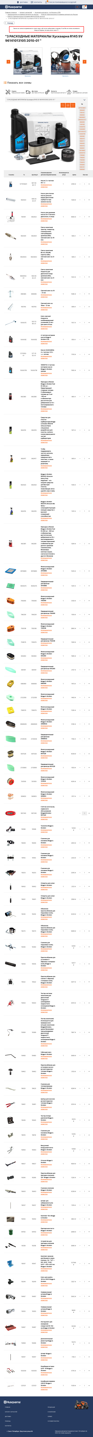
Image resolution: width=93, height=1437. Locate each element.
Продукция (51, 1407)
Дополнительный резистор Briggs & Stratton (47, 1341)
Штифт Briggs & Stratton (46, 1355)
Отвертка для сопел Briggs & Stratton (48, 884)
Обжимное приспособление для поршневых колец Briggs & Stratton (48, 912)
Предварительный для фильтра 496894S (47, 737)
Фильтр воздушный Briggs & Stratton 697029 (47, 751)
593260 (82, 165)
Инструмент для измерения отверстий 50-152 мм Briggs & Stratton (47, 1325)
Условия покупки (53, 1421)
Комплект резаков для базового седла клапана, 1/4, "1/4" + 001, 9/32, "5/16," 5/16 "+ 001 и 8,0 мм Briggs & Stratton (48, 1261)
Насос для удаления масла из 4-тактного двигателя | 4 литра (48, 214)
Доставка (24, 2)
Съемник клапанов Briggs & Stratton (47, 1189)
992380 (82, 136)
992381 (82, 148)
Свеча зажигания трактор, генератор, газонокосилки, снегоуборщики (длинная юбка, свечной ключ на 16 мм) (47, 233)
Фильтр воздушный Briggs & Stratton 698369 (47, 681)
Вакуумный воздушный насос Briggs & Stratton (47, 1148)
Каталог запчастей (26, 12)
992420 (82, 143)
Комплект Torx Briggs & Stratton (48, 1217)
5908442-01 (82, 120)
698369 (82, 169)
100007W (82, 134)
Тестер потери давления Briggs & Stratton (47, 1118)
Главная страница (11, 12)
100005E (82, 129)
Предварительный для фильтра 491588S (47, 584)
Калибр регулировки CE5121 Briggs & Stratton (48, 1383)
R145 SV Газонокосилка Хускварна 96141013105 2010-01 (26, 16)
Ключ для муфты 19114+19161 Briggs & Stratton (48, 1279)
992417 (82, 141)
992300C (82, 117)
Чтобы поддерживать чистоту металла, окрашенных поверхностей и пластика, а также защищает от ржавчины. (47, 456)
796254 (82, 157)
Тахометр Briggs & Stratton (47, 827)
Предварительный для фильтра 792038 (48, 640)
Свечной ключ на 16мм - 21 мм (47, 304)
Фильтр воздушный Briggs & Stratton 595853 (47, 794)
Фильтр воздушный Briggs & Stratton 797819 (47, 779)
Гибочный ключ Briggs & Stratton (46, 1053)
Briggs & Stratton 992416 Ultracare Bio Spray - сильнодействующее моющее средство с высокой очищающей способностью (48, 509)
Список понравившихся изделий (61, 1)
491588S (82, 150)
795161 (82, 112)
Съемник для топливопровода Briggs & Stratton (46, 1086)
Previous (8, 62)
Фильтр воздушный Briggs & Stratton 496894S (47, 722)
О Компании (51, 1412)
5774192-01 (82, 131)
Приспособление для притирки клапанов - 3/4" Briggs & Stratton (48, 1175)
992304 (82, 115)
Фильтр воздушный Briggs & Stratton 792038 (47, 626)
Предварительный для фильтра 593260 (48, 667)
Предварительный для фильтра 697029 (48, 765)
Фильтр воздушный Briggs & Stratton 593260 (47, 654)
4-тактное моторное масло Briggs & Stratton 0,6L (48, 337)
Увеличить (28, 76)
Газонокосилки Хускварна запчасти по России (23, 14)
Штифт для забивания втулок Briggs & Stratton (47, 1203)
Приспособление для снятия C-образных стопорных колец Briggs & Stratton (48, 979)
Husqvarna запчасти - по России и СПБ (47, 12)
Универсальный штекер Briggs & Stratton (46, 1294)
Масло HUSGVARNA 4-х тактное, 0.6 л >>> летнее (47, 352)
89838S (82, 122)
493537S (82, 153)
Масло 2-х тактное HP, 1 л (47, 182)
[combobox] (46, 99)
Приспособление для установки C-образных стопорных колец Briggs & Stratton (48, 961)
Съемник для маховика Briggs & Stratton (47, 841)
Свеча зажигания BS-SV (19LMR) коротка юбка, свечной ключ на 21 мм (47, 254)
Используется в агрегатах (46, 186)
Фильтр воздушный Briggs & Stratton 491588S (47, 569)
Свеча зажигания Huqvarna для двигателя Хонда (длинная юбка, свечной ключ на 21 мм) (47, 274)
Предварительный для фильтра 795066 (48, 612)
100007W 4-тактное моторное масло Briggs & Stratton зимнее (48, 368)
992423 (82, 110)
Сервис (50, 1416)
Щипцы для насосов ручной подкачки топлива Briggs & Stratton (48, 1102)
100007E (82, 127)
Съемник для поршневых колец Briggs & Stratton (47, 945)
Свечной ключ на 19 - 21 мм (47, 292)
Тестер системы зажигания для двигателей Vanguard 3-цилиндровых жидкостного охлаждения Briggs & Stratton (48, 1000)
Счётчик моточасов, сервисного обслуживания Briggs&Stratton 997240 (48, 811)
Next (84, 62)
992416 (82, 146)
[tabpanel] (28, 62)
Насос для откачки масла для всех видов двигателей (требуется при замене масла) (47, 197)
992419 (82, 138)
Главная (7, 1407)
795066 (82, 155)
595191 (82, 167)
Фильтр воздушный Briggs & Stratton (47, 695)
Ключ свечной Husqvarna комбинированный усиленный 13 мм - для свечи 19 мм (47, 320)
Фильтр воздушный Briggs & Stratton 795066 (47, 598)
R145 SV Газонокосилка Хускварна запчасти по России (59, 14)
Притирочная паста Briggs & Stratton (47, 1229)
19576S (82, 124)
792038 (82, 160)
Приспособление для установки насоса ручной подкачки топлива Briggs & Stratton (48, 1069)
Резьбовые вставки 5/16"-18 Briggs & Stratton (47, 1368)
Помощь (8, 1421)
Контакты (38, 2)
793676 (82, 162)
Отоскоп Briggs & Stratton (46, 1161)
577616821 (82, 108)
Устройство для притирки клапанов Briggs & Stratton (47, 1243)
